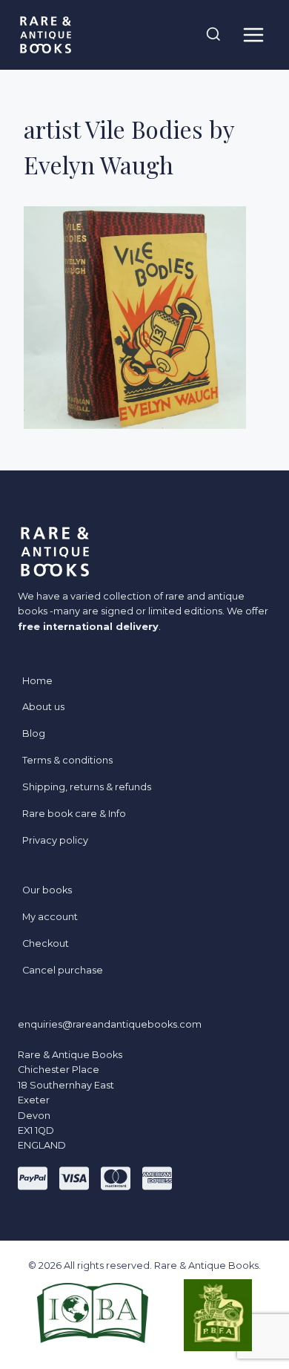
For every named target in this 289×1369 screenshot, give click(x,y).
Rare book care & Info (74, 813)
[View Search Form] (213, 35)
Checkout (45, 943)
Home (37, 680)
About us (43, 706)
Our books (47, 890)
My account (50, 916)
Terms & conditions (67, 760)
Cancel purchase (62, 970)
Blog (33, 733)
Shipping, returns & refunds (86, 786)
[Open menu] (253, 34)
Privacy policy (55, 840)
